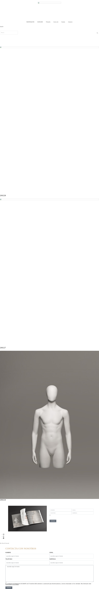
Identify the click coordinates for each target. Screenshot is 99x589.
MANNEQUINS (30, 22)
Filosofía (48, 22)
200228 (3, 195)
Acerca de (55, 22)
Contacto (70, 22)
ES (0, 26)
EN (2, 26)
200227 (3, 348)
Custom (63, 22)
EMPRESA (53, 559)
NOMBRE (8, 552)
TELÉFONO (8, 559)
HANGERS (40, 22)
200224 (3, 500)
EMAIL (51, 552)
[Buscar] (97, 33)
